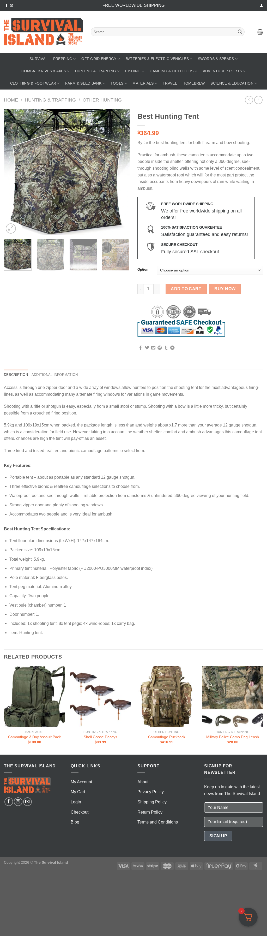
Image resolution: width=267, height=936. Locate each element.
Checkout (79, 812)
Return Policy (149, 812)
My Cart (78, 792)
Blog (75, 822)
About (142, 782)
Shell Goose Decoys (100, 737)
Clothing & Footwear (33, 83)
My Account (81, 782)
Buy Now (224, 289)
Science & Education (231, 83)
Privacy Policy (150, 792)
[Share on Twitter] (147, 348)
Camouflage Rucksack (166, 737)
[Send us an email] (11, 5)
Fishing (133, 71)
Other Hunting (102, 100)
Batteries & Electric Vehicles (157, 59)
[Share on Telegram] (172, 348)
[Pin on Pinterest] (159, 348)
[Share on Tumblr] (166, 348)
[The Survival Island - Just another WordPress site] (43, 32)
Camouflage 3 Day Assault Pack (34, 737)
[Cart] (260, 32)
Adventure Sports (222, 71)
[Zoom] (11, 228)
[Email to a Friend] (153, 348)
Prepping (62, 59)
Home (11, 100)
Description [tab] (16, 375)
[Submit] (239, 31)
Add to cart (186, 289)
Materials (143, 83)
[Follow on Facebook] (6, 5)
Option (142, 269)
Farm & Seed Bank (83, 83)
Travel (170, 83)
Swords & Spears (216, 59)
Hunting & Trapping (95, 71)
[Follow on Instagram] (18, 801)
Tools (117, 83)
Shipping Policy (152, 802)
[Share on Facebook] (140, 348)
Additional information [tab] (55, 375)
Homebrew (194, 83)
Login (76, 802)
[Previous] (13, 172)
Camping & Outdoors (171, 71)
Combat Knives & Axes (43, 71)
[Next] (120, 172)
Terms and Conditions (157, 822)
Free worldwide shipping (133, 5)
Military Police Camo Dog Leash (232, 737)
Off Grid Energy (98, 59)
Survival (38, 59)
